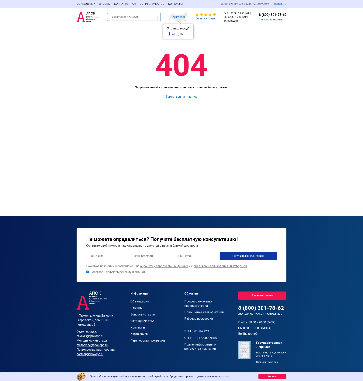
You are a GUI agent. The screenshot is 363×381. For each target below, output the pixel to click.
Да (173, 33)
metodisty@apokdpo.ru (92, 345)
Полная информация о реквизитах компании (200, 346)
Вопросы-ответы (143, 314)
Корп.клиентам (125, 3)
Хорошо (272, 376)
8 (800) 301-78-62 (272, 15)
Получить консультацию (248, 255)
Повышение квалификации (204, 312)
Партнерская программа (147, 340)
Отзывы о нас (206, 18)
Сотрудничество (152, 3)
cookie (123, 376)
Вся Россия (178, 17)
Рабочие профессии (198, 318)
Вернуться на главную (182, 96)
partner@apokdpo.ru (90, 354)
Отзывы (104, 3)
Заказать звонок (271, 19)
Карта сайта (139, 334)
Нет (182, 33)
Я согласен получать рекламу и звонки (117, 272)
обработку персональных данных (164, 266)
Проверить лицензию (267, 362)
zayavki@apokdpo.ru (90, 336)
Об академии (86, 3)
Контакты (175, 3)
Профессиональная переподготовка (198, 303)
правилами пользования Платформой (220, 266)
